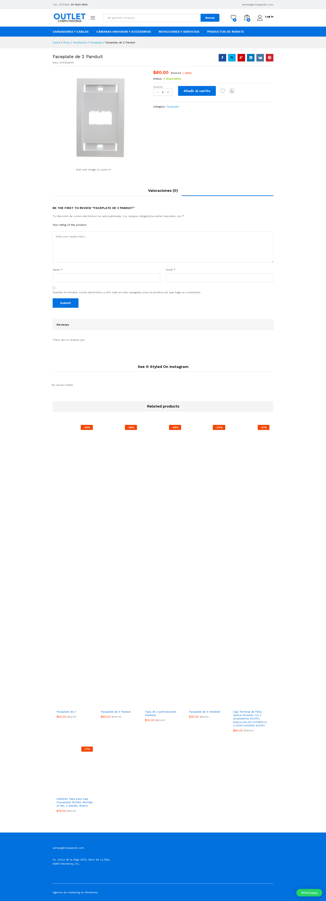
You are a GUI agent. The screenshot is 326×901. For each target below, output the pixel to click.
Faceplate (172, 106)
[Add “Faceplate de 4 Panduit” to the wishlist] (122, 703)
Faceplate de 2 (66, 711)
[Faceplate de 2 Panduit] (222, 57)
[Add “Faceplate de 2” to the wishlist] (78, 703)
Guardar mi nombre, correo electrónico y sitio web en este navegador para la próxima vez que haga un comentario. (127, 292)
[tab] (163, 192)
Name (58, 269)
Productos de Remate (225, 31)
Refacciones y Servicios (179, 31)
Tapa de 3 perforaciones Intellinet (160, 713)
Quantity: (158, 87)
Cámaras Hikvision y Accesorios (123, 31)
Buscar (210, 17)
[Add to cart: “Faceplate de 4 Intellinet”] (193, 703)
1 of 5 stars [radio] (91, 224)
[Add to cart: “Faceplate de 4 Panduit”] (105, 703)
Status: (157, 78)
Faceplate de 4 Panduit (116, 711)
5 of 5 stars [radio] (111, 224)
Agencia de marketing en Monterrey (75, 892)
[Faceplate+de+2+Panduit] (232, 57)
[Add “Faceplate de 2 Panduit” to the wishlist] (223, 91)
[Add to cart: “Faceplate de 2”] (61, 703)
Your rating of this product (69, 224)
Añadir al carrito (197, 91)
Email (170, 269)
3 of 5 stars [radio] (101, 224)
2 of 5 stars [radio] (96, 224)
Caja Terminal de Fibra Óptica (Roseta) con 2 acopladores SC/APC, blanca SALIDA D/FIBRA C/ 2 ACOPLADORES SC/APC (250, 718)
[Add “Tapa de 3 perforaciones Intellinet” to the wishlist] (166, 703)
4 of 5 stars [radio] (106, 224)
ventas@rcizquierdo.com (257, 4)
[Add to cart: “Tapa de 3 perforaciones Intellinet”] (149, 703)
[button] (232, 91)
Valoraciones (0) (163, 190)
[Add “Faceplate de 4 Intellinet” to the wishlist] (210, 703)
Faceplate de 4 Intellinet (204, 711)
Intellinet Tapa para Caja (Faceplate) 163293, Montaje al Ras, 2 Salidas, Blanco (75, 802)
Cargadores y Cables (71, 31)
